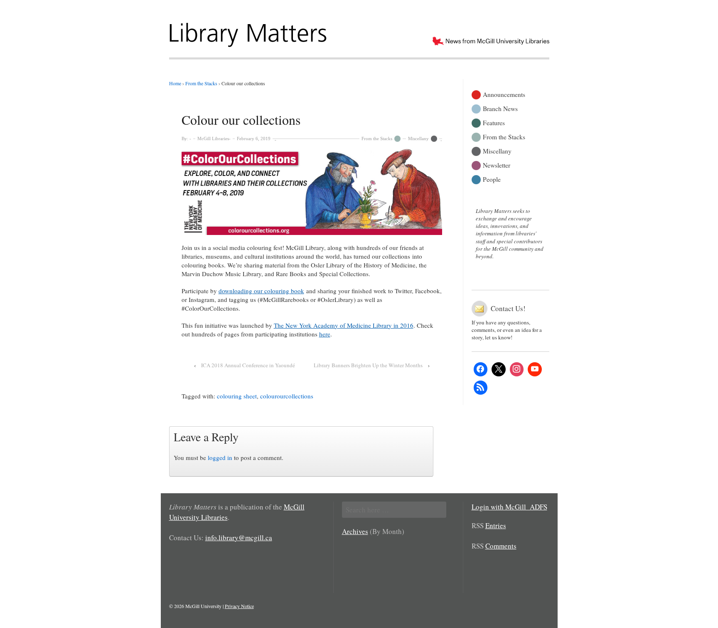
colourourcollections (286, 396)
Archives (355, 531)
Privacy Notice (239, 606)
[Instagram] (517, 369)
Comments (500, 546)
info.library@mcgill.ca (238, 537)
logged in (220, 457)
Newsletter (496, 164)
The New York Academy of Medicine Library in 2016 (343, 325)
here (324, 334)
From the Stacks (376, 138)
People (492, 178)
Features (494, 122)
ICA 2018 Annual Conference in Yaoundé (248, 365)
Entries (495, 525)
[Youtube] (535, 369)
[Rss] (481, 387)
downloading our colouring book (261, 291)
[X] (498, 369)
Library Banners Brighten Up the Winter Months (368, 365)
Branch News (500, 107)
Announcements (504, 93)
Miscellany (418, 138)
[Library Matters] (249, 32)
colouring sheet (237, 396)
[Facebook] (481, 369)
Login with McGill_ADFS (509, 507)
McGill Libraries (213, 138)
